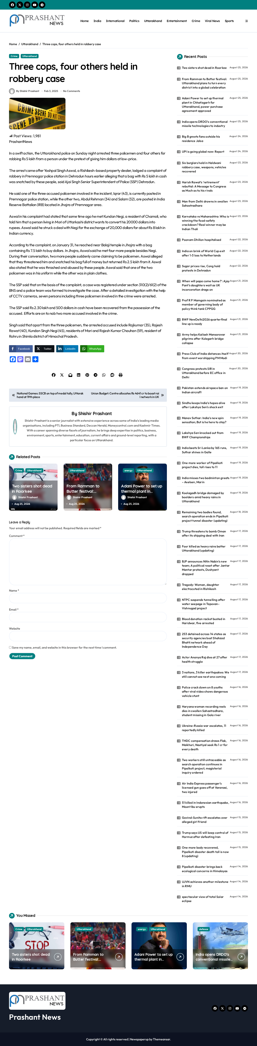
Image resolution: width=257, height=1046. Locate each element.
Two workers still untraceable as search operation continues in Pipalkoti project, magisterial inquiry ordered (204, 766)
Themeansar (161, 1039)
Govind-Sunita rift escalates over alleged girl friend (205, 820)
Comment (17, 536)
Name (14, 590)
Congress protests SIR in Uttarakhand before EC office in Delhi (204, 373)
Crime (196, 21)
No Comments (71, 91)
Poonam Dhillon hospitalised (201, 240)
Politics (134, 21)
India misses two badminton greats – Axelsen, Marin (206, 480)
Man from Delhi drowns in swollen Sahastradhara (205, 203)
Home (84, 21)
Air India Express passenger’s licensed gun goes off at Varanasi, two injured (205, 787)
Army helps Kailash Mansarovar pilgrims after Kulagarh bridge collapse (203, 339)
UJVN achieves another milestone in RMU (205, 884)
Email (14, 609)
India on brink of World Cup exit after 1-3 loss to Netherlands (203, 253)
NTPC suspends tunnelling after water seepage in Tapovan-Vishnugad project (203, 604)
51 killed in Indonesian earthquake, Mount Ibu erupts (205, 805)
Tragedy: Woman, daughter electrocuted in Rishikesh (200, 587)
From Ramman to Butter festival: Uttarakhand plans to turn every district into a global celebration (204, 83)
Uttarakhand (153, 21)
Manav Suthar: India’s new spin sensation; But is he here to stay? (204, 420)
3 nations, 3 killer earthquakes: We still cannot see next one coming (205, 674)
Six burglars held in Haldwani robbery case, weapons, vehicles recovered (204, 167)
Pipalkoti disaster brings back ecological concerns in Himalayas (204, 869)
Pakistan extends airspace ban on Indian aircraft (205, 390)
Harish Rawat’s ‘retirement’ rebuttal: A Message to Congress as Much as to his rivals (204, 186)
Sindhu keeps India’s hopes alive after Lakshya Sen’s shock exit (203, 405)
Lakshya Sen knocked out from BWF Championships (203, 435)
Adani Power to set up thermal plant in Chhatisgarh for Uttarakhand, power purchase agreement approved (203, 104)
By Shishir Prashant (27, 91)
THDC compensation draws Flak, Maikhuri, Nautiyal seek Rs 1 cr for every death (205, 745)
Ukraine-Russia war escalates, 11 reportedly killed (204, 728)
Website (14, 628)
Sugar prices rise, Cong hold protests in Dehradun (201, 268)
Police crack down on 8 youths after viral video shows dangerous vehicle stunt (205, 691)
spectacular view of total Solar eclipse (203, 899)
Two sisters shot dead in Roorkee (204, 68)
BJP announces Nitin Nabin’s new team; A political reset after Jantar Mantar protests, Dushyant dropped (206, 567)
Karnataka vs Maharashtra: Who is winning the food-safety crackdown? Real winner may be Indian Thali (205, 223)
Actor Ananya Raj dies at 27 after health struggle (204, 659)
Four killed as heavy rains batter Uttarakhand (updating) (204, 548)
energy (128, 470)
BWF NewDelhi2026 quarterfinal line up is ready (204, 321)
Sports (229, 21)
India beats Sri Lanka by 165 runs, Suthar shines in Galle (204, 450)
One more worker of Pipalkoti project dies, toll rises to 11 (202, 465)
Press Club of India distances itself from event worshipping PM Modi (205, 356)
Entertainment (177, 21)
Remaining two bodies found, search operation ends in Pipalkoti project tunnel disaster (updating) (205, 516)
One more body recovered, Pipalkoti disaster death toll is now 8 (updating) (205, 852)
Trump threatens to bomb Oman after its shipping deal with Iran (204, 533)
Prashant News (35, 1017)
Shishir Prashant (95, 413)
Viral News (212, 21)
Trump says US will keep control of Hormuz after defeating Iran (205, 835)
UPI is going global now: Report (203, 151)
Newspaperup (139, 1039)
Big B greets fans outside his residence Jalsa (201, 138)
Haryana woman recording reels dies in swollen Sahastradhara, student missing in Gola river (204, 711)
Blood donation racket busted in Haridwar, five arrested (203, 621)
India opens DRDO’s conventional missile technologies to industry (205, 124)
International (115, 21)
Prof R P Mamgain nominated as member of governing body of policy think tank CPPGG (204, 304)
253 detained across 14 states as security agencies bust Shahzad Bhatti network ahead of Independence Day (204, 640)
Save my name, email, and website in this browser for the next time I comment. (64, 647)
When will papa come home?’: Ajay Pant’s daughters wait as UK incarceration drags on (206, 285)
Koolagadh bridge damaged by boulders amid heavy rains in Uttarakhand (203, 497)
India (97, 21)
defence (203, 929)
